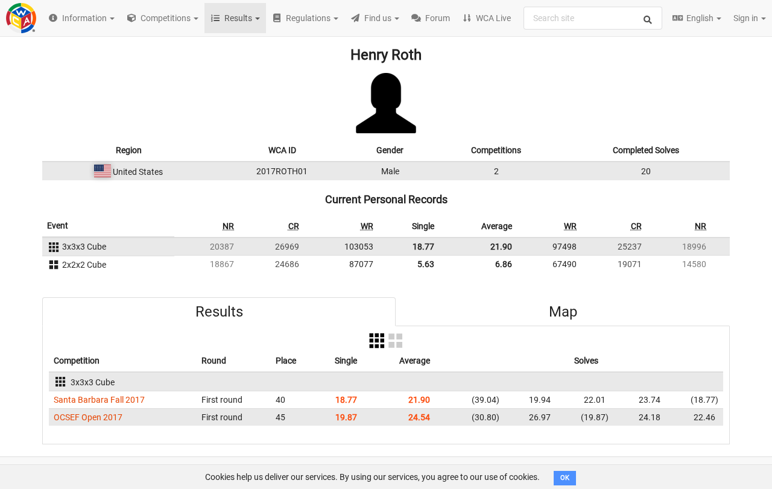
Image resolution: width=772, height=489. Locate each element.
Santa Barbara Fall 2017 (99, 400)
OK (564, 478)
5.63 (425, 264)
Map (563, 311)
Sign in (746, 18)
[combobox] (593, 18)
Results (219, 311)
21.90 (501, 246)
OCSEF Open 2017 (88, 417)
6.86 (503, 264)
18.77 (423, 246)
